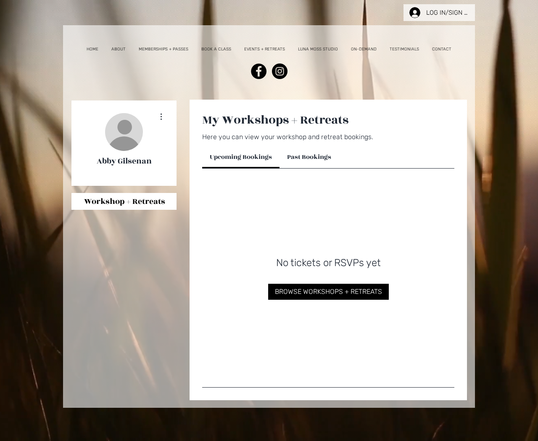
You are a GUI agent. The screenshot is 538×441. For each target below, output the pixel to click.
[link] (241, 157)
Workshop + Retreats (124, 201)
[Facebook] (258, 71)
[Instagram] (279, 71)
